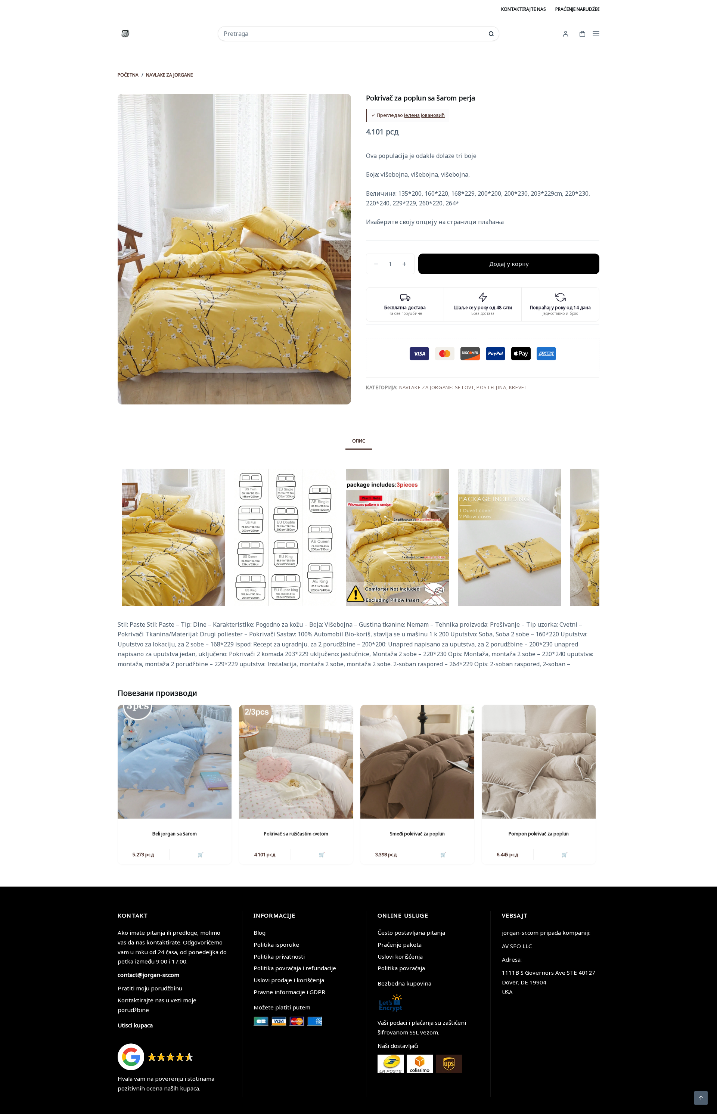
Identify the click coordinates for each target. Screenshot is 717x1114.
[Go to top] (701, 1098)
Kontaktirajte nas (523, 9)
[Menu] (596, 33)
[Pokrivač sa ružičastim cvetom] (296, 762)
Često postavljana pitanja (411, 932)
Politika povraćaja (401, 968)
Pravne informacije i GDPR (289, 992)
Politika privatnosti (279, 956)
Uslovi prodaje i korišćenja (289, 980)
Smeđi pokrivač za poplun (417, 834)
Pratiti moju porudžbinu (150, 988)
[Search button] (491, 33)
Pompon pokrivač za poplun (539, 834)
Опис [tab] (358, 441)
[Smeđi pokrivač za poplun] (417, 762)
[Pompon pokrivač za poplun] (539, 762)
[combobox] (353, 34)
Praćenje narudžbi (577, 9)
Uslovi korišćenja (400, 956)
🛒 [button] (201, 854)
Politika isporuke (276, 944)
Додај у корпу (509, 263)
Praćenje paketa (400, 944)
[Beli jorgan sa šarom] (175, 762)
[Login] (565, 34)
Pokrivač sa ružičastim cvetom (296, 834)
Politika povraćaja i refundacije (295, 968)
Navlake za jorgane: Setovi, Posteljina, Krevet (463, 387)
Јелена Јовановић (424, 115)
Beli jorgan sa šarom (174, 834)
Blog (260, 932)
